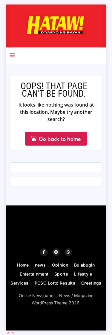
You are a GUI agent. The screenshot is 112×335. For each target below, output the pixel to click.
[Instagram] (56, 252)
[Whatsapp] (68, 252)
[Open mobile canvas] (12, 55)
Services (19, 282)
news (40, 264)
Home (23, 264)
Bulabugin (84, 264)
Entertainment (34, 273)
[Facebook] (44, 252)
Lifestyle (83, 273)
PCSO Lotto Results (55, 282)
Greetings (91, 282)
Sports (61, 273)
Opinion (60, 264)
